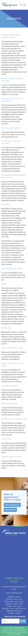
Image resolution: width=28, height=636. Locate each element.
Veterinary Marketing (19, 632)
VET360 (18, 634)
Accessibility (18, 628)
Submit (23, 621)
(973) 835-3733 (14, 593)
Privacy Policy (8, 628)
